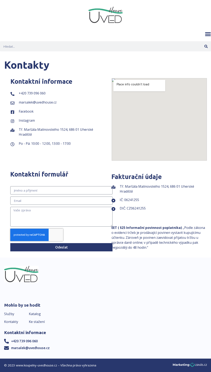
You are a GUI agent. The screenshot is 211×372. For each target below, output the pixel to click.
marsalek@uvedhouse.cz (30, 348)
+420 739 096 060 (24, 341)
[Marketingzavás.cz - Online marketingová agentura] (190, 366)
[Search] (206, 46)
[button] (208, 34)
